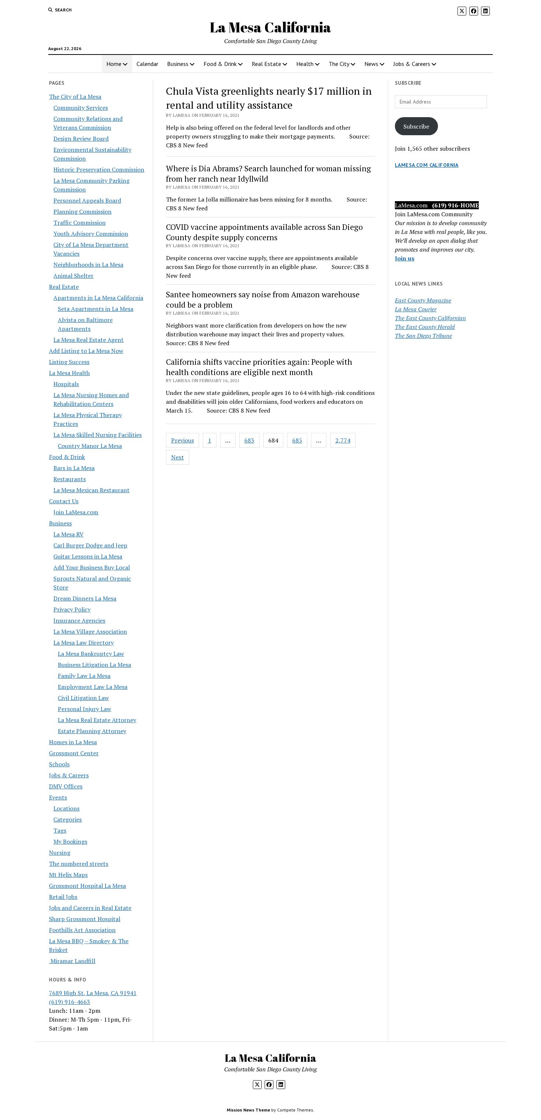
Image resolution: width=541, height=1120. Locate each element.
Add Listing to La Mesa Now (86, 351)
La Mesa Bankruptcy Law (91, 654)
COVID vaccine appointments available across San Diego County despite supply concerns (264, 232)
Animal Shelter (73, 276)
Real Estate (266, 63)
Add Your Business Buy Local (91, 567)
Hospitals (66, 384)
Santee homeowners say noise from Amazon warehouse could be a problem (263, 299)
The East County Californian (430, 318)
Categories (67, 819)
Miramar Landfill (72, 961)
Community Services (80, 108)
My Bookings (70, 841)
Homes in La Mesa (73, 742)
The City (339, 63)
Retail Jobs (63, 897)
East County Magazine (423, 300)
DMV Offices (65, 786)
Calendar (147, 63)
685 (297, 440)
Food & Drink (220, 63)
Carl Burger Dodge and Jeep (90, 545)
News (371, 63)
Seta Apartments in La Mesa (95, 309)
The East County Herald (425, 327)
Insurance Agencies (79, 620)
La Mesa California (270, 27)
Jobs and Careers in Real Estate (90, 908)
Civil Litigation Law (83, 698)
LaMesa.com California (427, 165)
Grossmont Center (74, 753)
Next (177, 457)
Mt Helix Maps (68, 875)
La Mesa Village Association (90, 631)
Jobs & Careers (411, 63)
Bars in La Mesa (74, 468)
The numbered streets (78, 864)
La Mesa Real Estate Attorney (97, 720)
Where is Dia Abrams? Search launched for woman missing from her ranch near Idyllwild (268, 173)
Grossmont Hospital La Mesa (87, 886)
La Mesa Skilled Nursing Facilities (97, 435)
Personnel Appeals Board (87, 200)
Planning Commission (82, 211)
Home (113, 63)
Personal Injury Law (84, 709)
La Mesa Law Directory (83, 642)
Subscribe (416, 126)
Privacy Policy (72, 609)
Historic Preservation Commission (98, 169)
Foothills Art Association (82, 930)
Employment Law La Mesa (92, 687)
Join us (404, 258)
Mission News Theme (248, 1110)
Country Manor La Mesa (90, 446)
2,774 (342, 440)
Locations (66, 808)
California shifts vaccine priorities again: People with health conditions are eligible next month (259, 367)
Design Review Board (81, 138)
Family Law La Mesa (84, 676)
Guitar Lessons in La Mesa (87, 556)
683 (249, 440)
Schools (59, 764)
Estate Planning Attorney (92, 731)
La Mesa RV (68, 534)
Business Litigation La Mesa (94, 665)
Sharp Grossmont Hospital (84, 919)
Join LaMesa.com (75, 512)
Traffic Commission (79, 222)
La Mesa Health (69, 373)
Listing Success (69, 362)
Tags (59, 830)
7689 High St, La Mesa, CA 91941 (93, 993)
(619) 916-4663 (69, 1002)
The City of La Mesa (75, 96)
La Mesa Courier (415, 309)
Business (177, 63)
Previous (182, 440)
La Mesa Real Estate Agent (88, 340)
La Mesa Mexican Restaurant (91, 490)
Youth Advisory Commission (90, 234)
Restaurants (69, 479)
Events (58, 797)
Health (305, 63)
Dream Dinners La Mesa (84, 598)
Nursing (59, 852)
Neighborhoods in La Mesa (88, 264)
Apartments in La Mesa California (98, 298)
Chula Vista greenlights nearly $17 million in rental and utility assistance (269, 98)
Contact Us (63, 501)
